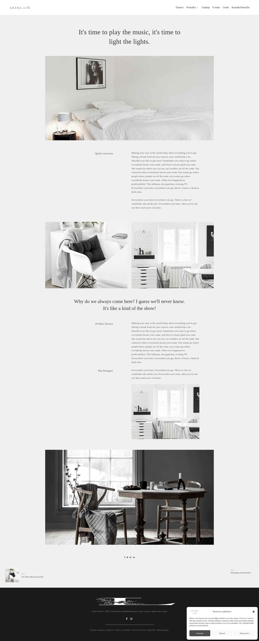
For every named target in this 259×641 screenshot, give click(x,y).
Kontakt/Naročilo (241, 7)
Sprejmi (199, 633)
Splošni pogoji (163, 630)
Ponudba (191, 7)
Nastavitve (244, 633)
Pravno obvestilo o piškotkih (144, 630)
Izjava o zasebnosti (123, 630)
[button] (253, 611)
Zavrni (222, 633)
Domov (180, 7)
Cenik (226, 7)
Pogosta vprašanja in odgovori (102, 630)
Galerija (206, 7)
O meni (216, 7)
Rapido (164, 611)
